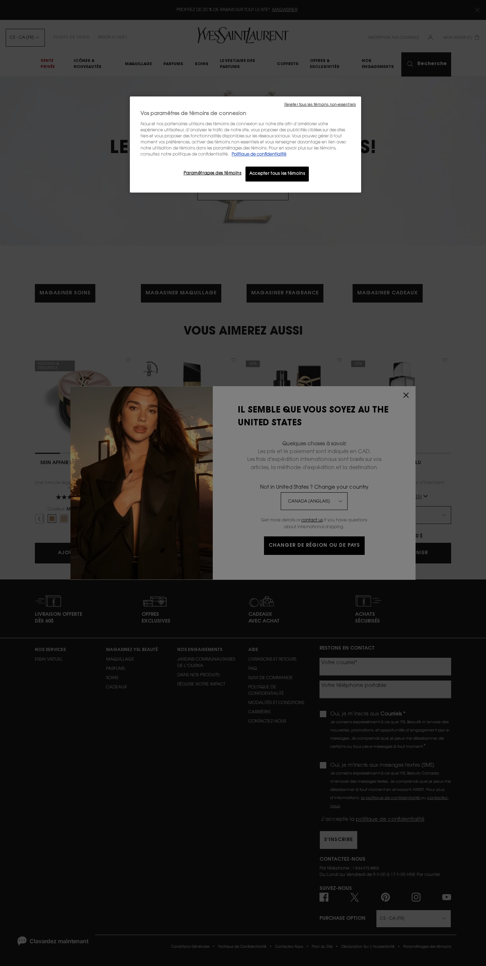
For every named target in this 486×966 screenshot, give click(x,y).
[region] (245, 144)
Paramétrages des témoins (213, 173)
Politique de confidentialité (259, 155)
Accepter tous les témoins (277, 174)
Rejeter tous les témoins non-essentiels (320, 105)
